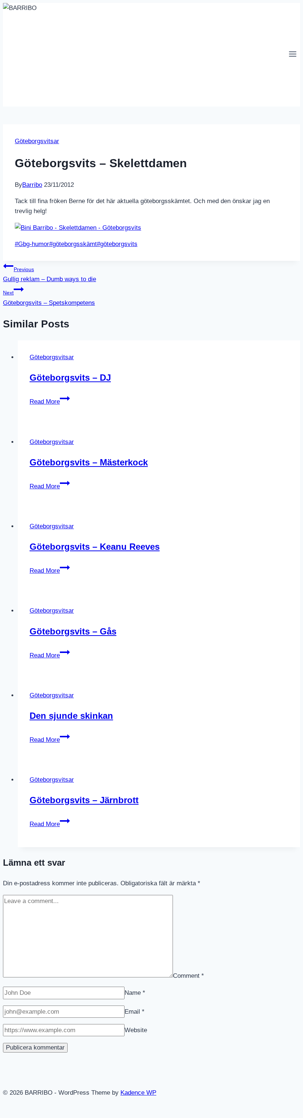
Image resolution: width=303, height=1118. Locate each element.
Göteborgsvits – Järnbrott (84, 800)
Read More (50, 401)
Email (134, 1011)
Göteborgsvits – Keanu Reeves (95, 547)
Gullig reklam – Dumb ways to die (49, 274)
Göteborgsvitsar (37, 141)
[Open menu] (292, 54)
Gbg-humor (32, 243)
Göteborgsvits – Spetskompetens (49, 298)
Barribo (32, 184)
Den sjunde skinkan (71, 716)
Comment (188, 975)
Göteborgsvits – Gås (73, 631)
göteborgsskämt (73, 243)
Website (136, 1030)
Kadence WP (138, 1092)
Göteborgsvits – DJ (70, 378)
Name (135, 992)
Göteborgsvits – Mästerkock (89, 462)
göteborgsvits (117, 243)
